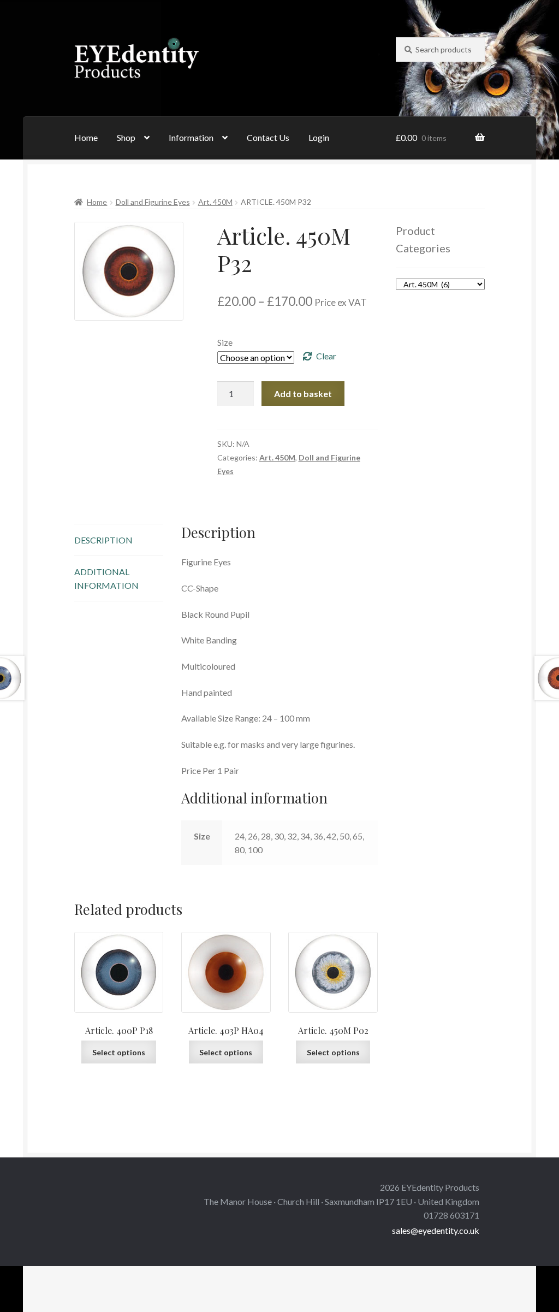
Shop (126, 137)
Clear (326, 356)
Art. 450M (215, 201)
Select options (118, 1052)
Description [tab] (103, 540)
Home (86, 137)
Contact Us (268, 137)
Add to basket (303, 393)
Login (318, 137)
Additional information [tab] (106, 578)
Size (225, 342)
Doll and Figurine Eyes (153, 201)
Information (191, 137)
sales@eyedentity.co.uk (435, 1230)
